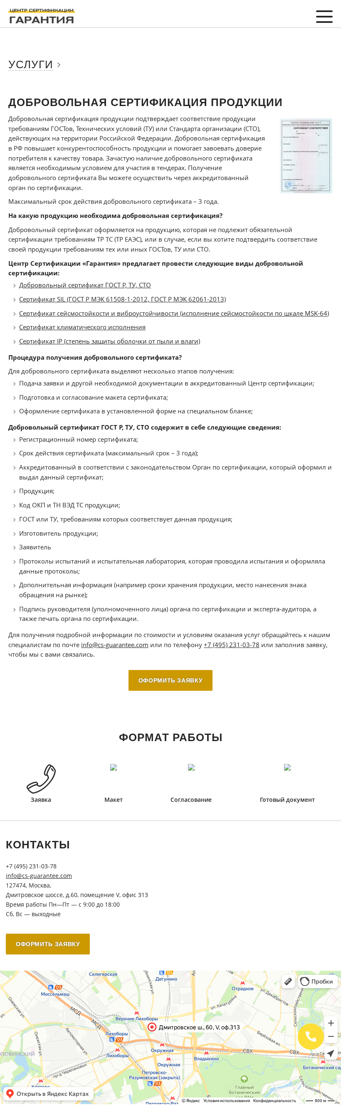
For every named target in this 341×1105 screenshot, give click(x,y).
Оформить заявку (170, 680)
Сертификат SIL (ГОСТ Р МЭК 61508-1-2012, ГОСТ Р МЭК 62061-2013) (122, 299)
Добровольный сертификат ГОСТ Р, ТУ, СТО (85, 285)
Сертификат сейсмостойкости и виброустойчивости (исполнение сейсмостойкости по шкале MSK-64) (174, 313)
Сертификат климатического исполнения (82, 327)
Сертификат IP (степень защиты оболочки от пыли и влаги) (109, 341)
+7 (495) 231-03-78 (231, 644)
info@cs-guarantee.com (114, 644)
